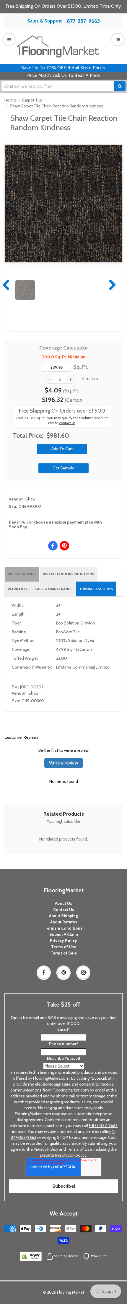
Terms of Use (63, 946)
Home (10, 100)
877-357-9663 (83, 21)
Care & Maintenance (53, 589)
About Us (63, 903)
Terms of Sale (64, 953)
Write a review (63, 763)
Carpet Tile (32, 100)
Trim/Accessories (96, 589)
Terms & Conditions (63, 928)
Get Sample (63, 468)
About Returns (63, 922)
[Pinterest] (63, 972)
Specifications (22, 574)
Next (111, 285)
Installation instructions (68, 574)
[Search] (120, 86)
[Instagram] (83, 972)
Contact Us (63, 909)
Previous (6, 285)
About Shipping (63, 915)
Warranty (17, 589)
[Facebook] (44, 972)
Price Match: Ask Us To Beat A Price (63, 75)
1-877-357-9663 (103, 1125)
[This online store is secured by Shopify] (31, 1255)
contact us (67, 423)
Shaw (30, 499)
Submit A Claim (63, 934)
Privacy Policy (63, 940)
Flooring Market (70, 1292)
